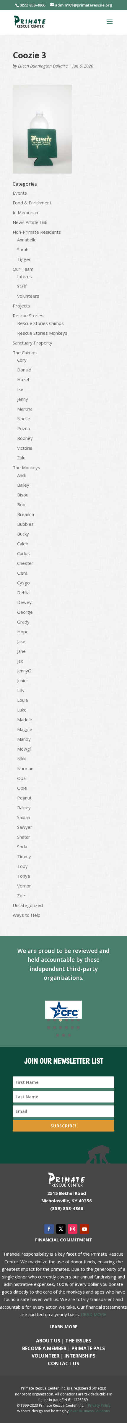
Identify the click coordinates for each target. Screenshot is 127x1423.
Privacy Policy (99, 1405)
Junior (22, 680)
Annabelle (27, 240)
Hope (23, 631)
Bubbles (25, 524)
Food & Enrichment (32, 203)
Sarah (22, 249)
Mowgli (24, 749)
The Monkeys (26, 467)
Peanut (24, 798)
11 (72, 1027)
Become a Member (44, 1348)
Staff (22, 286)
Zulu (21, 458)
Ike (20, 389)
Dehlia (23, 592)
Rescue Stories (28, 315)
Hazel (23, 379)
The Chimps (25, 352)
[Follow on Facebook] (49, 1229)
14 (63, 1035)
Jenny (22, 399)
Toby (22, 866)
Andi (21, 475)
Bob (21, 504)
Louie (22, 700)
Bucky (23, 534)
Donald (24, 370)
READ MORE (94, 1314)
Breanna (25, 514)
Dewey (24, 602)
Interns (24, 276)
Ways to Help (26, 915)
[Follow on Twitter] (61, 1229)
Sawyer (24, 827)
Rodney (25, 438)
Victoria (24, 448)
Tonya (23, 876)
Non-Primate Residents (37, 232)
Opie (22, 788)
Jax (20, 661)
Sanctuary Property (32, 343)
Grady (23, 622)
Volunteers (28, 296)
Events (20, 193)
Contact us (63, 1363)
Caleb (22, 544)
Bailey (23, 485)
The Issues (78, 1340)
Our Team (23, 269)
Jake (21, 641)
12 (78, 1027)
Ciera (22, 573)
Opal (22, 778)
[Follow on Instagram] (72, 1229)
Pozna (23, 428)
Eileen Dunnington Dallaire (43, 66)
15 (69, 1035)
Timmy (24, 856)
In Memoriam (26, 212)
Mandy (24, 739)
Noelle (23, 419)
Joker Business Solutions (89, 1411)
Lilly (21, 690)
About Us (48, 1340)
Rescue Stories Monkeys (42, 333)
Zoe (21, 895)
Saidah (23, 817)
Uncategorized (28, 905)
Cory (22, 360)
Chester (25, 563)
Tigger (24, 259)
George (25, 612)
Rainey (24, 807)
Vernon (24, 886)
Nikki (21, 759)
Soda (22, 847)
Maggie (24, 729)
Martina (24, 409)
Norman (25, 768)
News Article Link (30, 222)
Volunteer (45, 1356)
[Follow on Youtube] (84, 1229)
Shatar (23, 837)
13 (57, 1035)
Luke (22, 710)
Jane (21, 651)
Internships (79, 1356)
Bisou (22, 495)
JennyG (24, 671)
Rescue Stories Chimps (40, 323)
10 (66, 1027)
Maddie (24, 719)
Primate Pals (88, 1348)
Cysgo (23, 583)
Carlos (23, 553)
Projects (21, 306)
